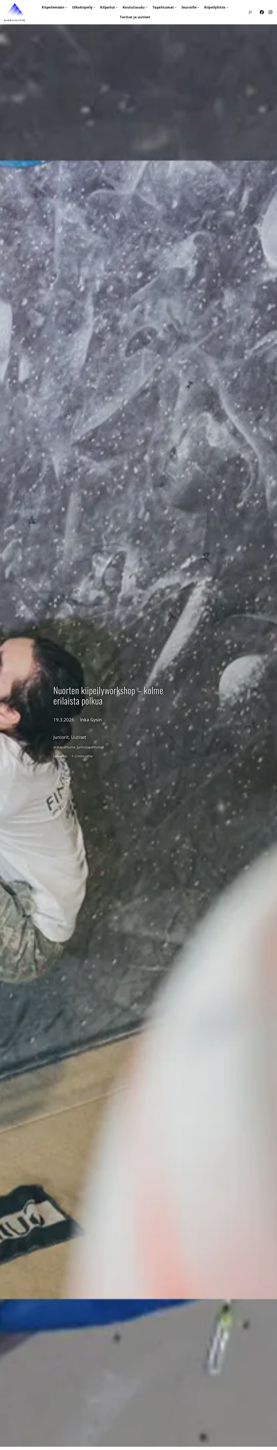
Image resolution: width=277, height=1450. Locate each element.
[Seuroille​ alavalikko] (198, 7)
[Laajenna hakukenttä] (250, 12)
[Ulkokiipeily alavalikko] (94, 7)
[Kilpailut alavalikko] (117, 7)
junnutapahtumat (90, 747)
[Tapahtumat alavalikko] (175, 7)
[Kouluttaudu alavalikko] (146, 7)
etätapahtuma (64, 747)
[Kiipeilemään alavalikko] (66, 7)
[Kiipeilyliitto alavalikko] (227, 7)
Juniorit (61, 737)
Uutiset (78, 737)
